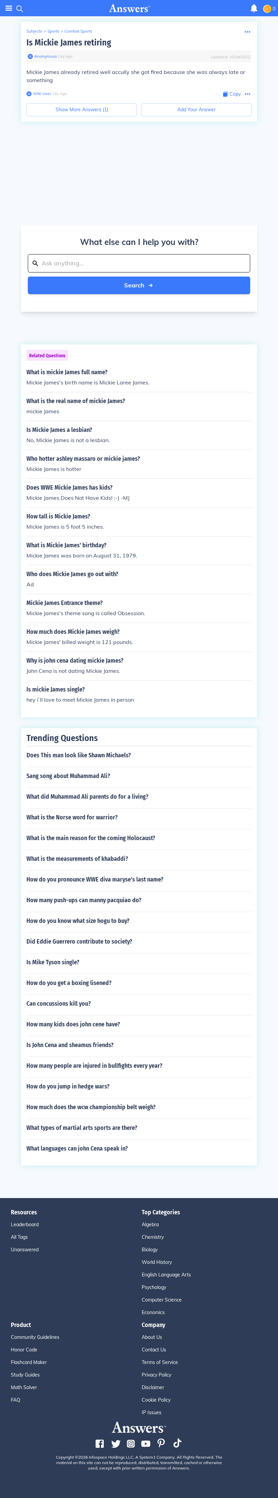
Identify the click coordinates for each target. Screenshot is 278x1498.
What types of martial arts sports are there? (81, 1128)
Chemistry (153, 1237)
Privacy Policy (156, 1375)
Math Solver (24, 1387)
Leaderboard (25, 1224)
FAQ (15, 1400)
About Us (152, 1337)
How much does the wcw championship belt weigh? (91, 1107)
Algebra (150, 1224)
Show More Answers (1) (82, 110)
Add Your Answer (196, 110)
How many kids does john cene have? (73, 1024)
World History (157, 1262)
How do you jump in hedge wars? (68, 1086)
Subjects (34, 31)
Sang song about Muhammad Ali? (68, 776)
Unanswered (25, 1250)
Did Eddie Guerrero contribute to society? (79, 941)
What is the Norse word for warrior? (72, 817)
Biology (150, 1250)
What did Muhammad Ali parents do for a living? (87, 796)
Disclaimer (153, 1387)
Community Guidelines (35, 1337)
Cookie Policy (156, 1400)
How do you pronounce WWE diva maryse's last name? (94, 879)
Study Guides (25, 1375)
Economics (153, 1312)
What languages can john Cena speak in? (77, 1148)
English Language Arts (166, 1275)
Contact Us (154, 1350)
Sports (53, 31)
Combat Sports (78, 31)
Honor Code (24, 1350)
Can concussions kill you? (58, 1003)
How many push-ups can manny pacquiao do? (83, 900)
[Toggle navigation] (8, 8)
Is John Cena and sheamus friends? (70, 1045)
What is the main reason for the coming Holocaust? (90, 838)
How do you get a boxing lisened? (69, 983)
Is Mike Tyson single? (52, 962)
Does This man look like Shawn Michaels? (78, 755)
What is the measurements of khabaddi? (77, 858)
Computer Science (162, 1300)
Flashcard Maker (29, 1362)
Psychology (154, 1287)
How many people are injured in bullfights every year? (94, 1065)
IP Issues (151, 1412)
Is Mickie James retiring (68, 42)
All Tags (19, 1237)
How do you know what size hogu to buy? (78, 921)
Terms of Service (160, 1362)
